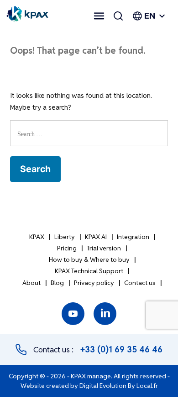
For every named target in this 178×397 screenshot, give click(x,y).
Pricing (67, 248)
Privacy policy (94, 283)
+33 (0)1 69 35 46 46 (121, 349)
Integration (133, 237)
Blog (57, 283)
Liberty (64, 237)
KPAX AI (96, 237)
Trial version (104, 248)
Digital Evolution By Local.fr (118, 386)
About (31, 283)
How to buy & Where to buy (89, 259)
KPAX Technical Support (89, 271)
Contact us (140, 283)
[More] (99, 16)
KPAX (36, 237)
